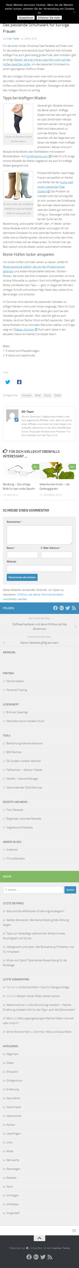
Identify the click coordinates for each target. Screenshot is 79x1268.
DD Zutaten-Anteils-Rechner (23, 761)
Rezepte (11, 1177)
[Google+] (61, 608)
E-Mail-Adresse (51, 548)
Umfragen (12, 1195)
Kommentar (14, 521)
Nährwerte (12, 1160)
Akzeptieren (26, 17)
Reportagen (13, 1169)
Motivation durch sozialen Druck (25, 721)
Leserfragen (13, 1133)
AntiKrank (12, 849)
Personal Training (16, 690)
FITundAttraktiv (15, 858)
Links (9, 1142)
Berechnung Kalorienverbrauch (24, 743)
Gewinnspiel (13, 1107)
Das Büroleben (15, 681)
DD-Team (13, 38)
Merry (10, 1018)
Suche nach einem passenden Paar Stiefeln (55, 187)
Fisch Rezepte (14, 810)
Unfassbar (12, 1204)
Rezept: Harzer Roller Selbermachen (38, 996)
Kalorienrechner (15, 1005)
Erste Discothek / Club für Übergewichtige (44, 987)
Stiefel (57, 395)
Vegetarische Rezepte (19, 827)
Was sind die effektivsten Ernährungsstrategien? (35, 911)
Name (11, 548)
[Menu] (74, 1230)
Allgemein (12, 1054)
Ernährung (12, 1089)
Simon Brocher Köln (18, 1032)
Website (11, 561)
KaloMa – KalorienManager (22, 778)
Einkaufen (26, 395)
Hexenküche (13, 1116)
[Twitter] (67, 608)
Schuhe (47, 395)
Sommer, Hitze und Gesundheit (52, 1032)
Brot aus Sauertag (17, 712)
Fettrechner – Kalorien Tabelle (24, 770)
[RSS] (74, 608)
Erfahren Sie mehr (49, 17)
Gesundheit (13, 1098)
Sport (9, 1186)
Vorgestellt (13, 1213)
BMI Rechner (14, 752)
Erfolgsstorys (14, 1080)
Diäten (10, 1063)
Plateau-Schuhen (24, 329)
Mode (37, 395)
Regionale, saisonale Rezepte (23, 818)
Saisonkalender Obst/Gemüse (24, 787)
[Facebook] (55, 608)
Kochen (10, 1124)
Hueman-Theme (61, 1248)
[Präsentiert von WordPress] (27, 1248)
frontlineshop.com (37, 156)
